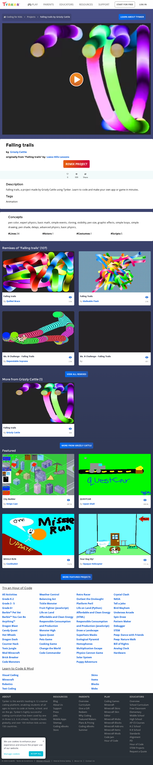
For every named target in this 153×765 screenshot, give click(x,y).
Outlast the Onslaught (90, 599)
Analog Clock (121, 648)
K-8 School (135, 729)
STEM (117, 630)
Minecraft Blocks (112, 722)
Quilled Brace (13, 301)
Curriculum (84, 704)
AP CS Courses (137, 722)
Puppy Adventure (86, 661)
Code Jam (109, 737)
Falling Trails (86, 296)
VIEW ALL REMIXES (76, 374)
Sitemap (57, 722)
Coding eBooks (61, 726)
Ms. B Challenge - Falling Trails (18, 356)
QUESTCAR (85, 499)
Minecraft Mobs (112, 719)
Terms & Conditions (25, 761)
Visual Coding (10, 675)
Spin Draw (120, 617)
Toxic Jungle (9, 648)
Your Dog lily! (87, 559)
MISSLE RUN (9, 559)
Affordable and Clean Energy (56, 617)
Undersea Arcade (124, 612)
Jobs (55, 715)
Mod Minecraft (11, 652)
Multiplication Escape (89, 648)
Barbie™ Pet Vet (11, 612)
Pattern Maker (122, 621)
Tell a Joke (120, 603)
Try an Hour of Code (17, 588)
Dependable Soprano (17, 361)
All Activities (9, 594)
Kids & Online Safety (62, 761)
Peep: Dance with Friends (129, 635)
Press (56, 711)
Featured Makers (87, 719)
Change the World (50, 648)
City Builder (9, 499)
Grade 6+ (7, 608)
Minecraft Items (112, 729)
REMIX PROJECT (76, 164)
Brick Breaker (10, 657)
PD (131, 740)
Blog (55, 701)
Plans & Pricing (86, 722)
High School (136, 719)
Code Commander (50, 652)
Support (57, 708)
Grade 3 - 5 (8, 603)
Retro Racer (83, 594)
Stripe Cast (12, 503)
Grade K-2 (8, 599)
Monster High (47, 630)
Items (94, 679)
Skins (94, 675)
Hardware (120, 652)
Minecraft (8, 679)
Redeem (83, 711)
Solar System (84, 657)
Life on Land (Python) (89, 608)
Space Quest (46, 635)
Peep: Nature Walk (125, 639)
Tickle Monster (48, 603)
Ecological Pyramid (87, 639)
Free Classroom (138, 708)
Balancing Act (47, 599)
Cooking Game (48, 644)
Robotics (7, 684)
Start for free (125, 4)
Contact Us (90, 761)
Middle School (137, 715)
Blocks (95, 684)
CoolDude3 (12, 563)
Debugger (119, 626)
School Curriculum (139, 704)
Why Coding (85, 715)
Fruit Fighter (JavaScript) (54, 608)
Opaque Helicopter (92, 563)
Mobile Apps (59, 719)
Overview (84, 701)
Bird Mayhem (122, 608)
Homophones (84, 644)
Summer (83, 729)
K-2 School (135, 726)
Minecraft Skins (112, 708)
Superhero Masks (86, 635)
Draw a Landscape (87, 630)
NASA (117, 599)
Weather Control (49, 594)
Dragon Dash (10, 639)
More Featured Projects (77, 577)
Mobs (94, 688)
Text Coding (9, 688)
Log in (143, 4)
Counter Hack (10, 644)
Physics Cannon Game (89, 652)
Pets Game (45, 639)
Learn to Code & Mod (18, 668)
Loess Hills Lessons (58, 157)
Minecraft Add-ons (113, 726)
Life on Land (46, 612)
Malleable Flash (91, 301)
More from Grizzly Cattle (77, 445)
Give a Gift (84, 708)
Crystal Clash (121, 594)
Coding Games (111, 701)
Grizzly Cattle (18, 152)
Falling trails (9, 296)
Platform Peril (84, 603)
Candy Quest (9, 630)
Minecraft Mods (112, 733)
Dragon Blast (10, 626)
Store (56, 729)
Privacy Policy (43, 761)
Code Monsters (11, 661)
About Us (58, 704)
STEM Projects (137, 747)
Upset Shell (89, 503)
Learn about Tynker (132, 16)
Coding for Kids (14, 16)
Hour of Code (111, 740)
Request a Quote (138, 751)
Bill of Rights (121, 644)
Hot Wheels (9, 635)
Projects (31, 16)
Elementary (135, 711)
